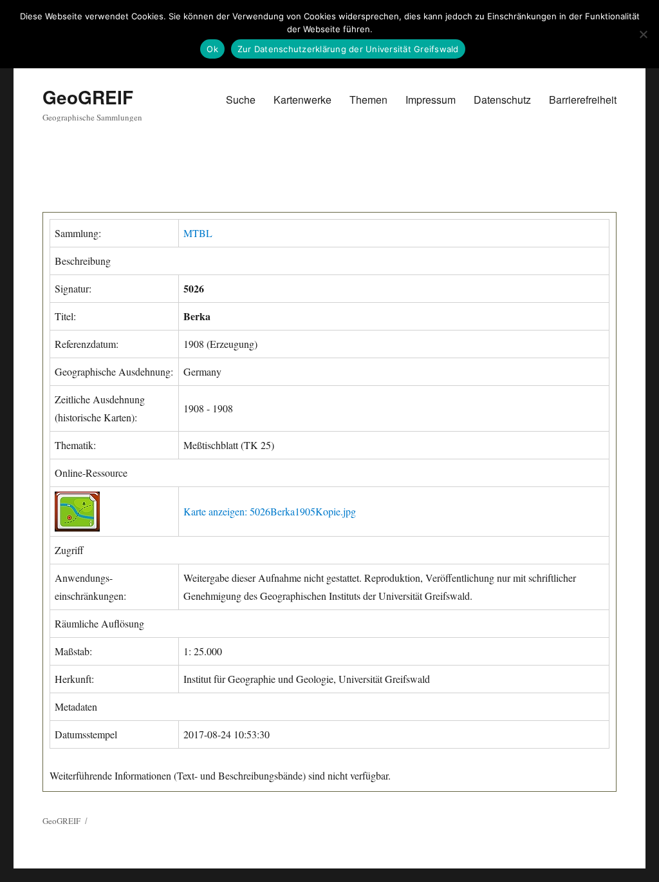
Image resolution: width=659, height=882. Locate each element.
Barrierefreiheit (583, 99)
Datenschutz (502, 99)
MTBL (197, 233)
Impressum (430, 99)
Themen (368, 99)
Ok (212, 49)
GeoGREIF (87, 97)
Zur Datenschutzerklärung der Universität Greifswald (348, 49)
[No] (642, 34)
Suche (240, 99)
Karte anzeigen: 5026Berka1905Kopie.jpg (269, 511)
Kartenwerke (302, 99)
